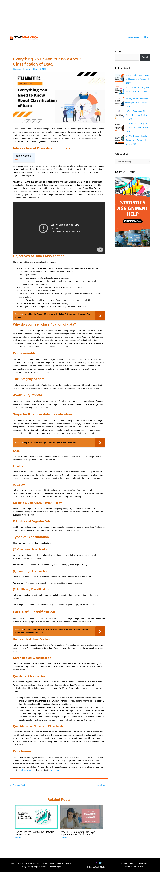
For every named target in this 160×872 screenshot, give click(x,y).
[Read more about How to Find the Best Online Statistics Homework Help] (36, 817)
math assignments (28, 770)
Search (118, 52)
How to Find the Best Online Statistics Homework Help (34, 833)
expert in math (54, 770)
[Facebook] (92, 863)
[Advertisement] (70, 16)
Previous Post (17, 785)
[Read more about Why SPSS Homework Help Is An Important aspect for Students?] (81, 817)
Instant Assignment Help (137, 37)
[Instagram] (96, 863)
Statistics (17, 69)
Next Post (102, 785)
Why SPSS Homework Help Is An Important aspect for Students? (77, 833)
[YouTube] (100, 863)
